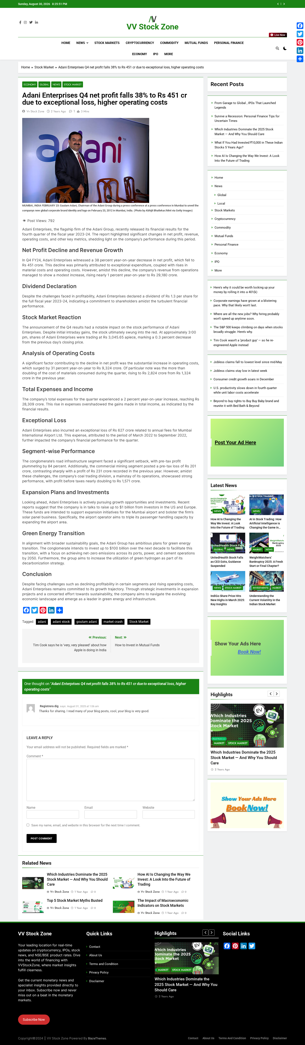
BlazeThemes (97, 1038)
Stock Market (73, 84)
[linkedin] (36, 22)
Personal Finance (229, 43)
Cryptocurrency (140, 43)
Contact (94, 947)
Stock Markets (107, 43)
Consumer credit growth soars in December (244, 379)
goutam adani (86, 622)
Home (65, 43)
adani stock (61, 622)
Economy (139, 54)
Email (88, 808)
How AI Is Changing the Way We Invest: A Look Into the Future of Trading (164, 879)
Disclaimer (96, 981)
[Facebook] (300, 26)
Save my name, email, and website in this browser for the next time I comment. (85, 825)
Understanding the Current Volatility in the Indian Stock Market (264, 600)
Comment (35, 756)
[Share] (300, 59)
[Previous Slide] (278, 4)
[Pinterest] (300, 42)
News (80, 43)
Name (31, 808)
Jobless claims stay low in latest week (240, 371)
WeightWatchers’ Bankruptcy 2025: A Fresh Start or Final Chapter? (266, 561)
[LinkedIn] (300, 50)
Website (148, 808)
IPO (155, 54)
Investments (260, 587)
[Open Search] (277, 48)
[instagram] (25, 22)
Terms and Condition (103, 964)
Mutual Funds (196, 43)
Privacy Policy (99, 972)
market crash (113, 622)
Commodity (169, 43)
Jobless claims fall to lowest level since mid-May (248, 362)
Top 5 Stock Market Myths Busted (74, 900)
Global (44, 84)
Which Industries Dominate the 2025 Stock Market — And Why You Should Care (77, 879)
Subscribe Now (34, 1020)
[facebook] (20, 22)
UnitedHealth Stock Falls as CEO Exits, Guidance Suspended (227, 561)
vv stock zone (35, 111)
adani (42, 622)
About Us (95, 955)
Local (221, 203)
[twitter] (31, 22)
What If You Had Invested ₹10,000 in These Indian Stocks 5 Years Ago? (218, 4)
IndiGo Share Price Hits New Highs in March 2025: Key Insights (228, 600)
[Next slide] (284, 4)
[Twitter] (300, 34)
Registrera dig (49, 706)
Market (257, 549)
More (168, 54)
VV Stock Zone (153, 26)
